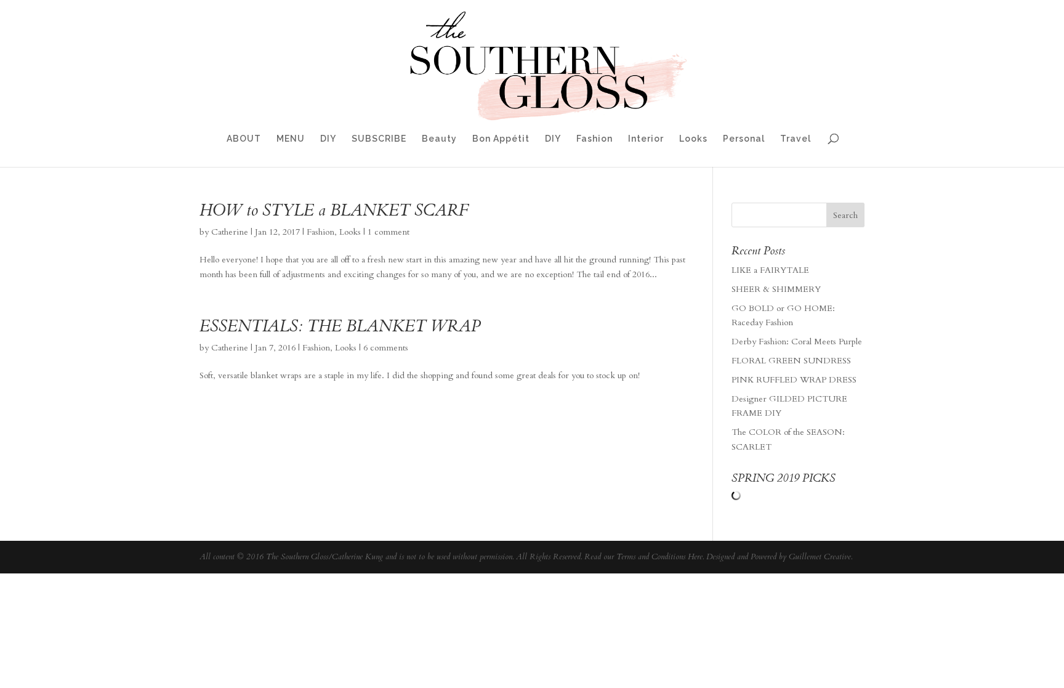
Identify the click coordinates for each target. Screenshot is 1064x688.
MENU (290, 139)
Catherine (229, 232)
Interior (646, 139)
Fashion (594, 139)
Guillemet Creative (820, 556)
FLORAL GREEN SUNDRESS (791, 360)
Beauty (439, 139)
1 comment (388, 232)
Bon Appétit (501, 139)
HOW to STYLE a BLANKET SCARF (334, 210)
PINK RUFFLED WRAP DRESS (794, 380)
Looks (693, 139)
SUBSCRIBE (379, 139)
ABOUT (244, 139)
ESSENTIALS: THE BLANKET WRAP (340, 326)
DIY (328, 139)
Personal (744, 139)
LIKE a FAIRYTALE (770, 270)
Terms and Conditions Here (659, 556)
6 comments (385, 348)
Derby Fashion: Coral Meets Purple (797, 341)
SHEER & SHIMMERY (776, 289)
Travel (795, 139)
